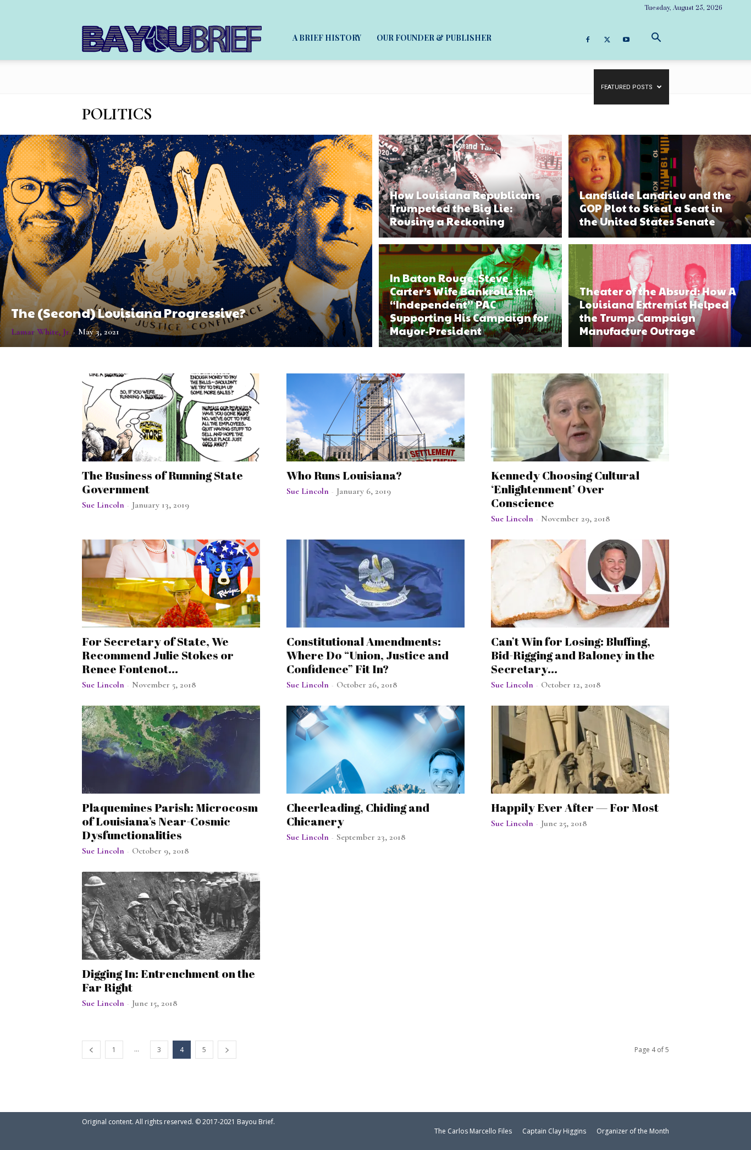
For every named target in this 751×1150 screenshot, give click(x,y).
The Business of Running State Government (162, 482)
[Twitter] (607, 38)
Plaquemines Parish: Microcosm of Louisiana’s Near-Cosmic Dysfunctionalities (170, 821)
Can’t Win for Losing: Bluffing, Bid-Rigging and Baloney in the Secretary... (573, 655)
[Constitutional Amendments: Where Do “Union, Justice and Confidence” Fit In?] (375, 584)
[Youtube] (626, 38)
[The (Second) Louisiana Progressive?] (186, 241)
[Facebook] (587, 38)
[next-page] (227, 1050)
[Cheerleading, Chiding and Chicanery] (375, 750)
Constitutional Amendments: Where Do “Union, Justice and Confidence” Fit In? (367, 655)
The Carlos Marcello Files (473, 1131)
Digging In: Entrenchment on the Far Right (168, 980)
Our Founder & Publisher (434, 37)
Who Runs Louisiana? (344, 475)
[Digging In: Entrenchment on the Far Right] (171, 916)
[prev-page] (91, 1050)
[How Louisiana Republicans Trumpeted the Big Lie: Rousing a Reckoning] (470, 184)
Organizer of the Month (633, 1131)
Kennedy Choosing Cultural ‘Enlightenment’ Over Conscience (565, 488)
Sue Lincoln (103, 504)
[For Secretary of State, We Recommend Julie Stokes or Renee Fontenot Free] (171, 584)
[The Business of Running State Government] (171, 417)
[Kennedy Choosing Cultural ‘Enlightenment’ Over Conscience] (580, 417)
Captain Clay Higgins (554, 1131)
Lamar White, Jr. (40, 331)
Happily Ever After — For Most (575, 807)
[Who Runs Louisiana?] (375, 417)
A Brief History (326, 37)
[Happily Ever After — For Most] (580, 750)
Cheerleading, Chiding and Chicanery (357, 814)
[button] (656, 37)
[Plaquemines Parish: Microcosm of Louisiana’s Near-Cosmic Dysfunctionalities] (171, 750)
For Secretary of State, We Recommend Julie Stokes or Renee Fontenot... (158, 655)
